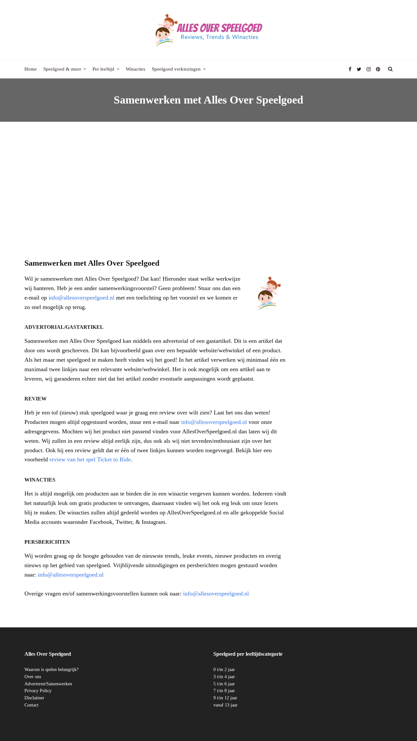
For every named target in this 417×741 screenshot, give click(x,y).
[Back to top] (396, 722)
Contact (31, 705)
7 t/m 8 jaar (224, 690)
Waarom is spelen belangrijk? (51, 669)
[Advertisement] (208, 183)
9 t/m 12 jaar (225, 697)
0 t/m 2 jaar (224, 669)
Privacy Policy (37, 690)
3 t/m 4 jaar (224, 676)
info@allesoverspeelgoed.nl (81, 297)
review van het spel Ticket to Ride (90, 459)
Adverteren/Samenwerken (48, 683)
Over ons (32, 676)
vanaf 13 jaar (225, 705)
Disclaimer (34, 697)
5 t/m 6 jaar (224, 683)
